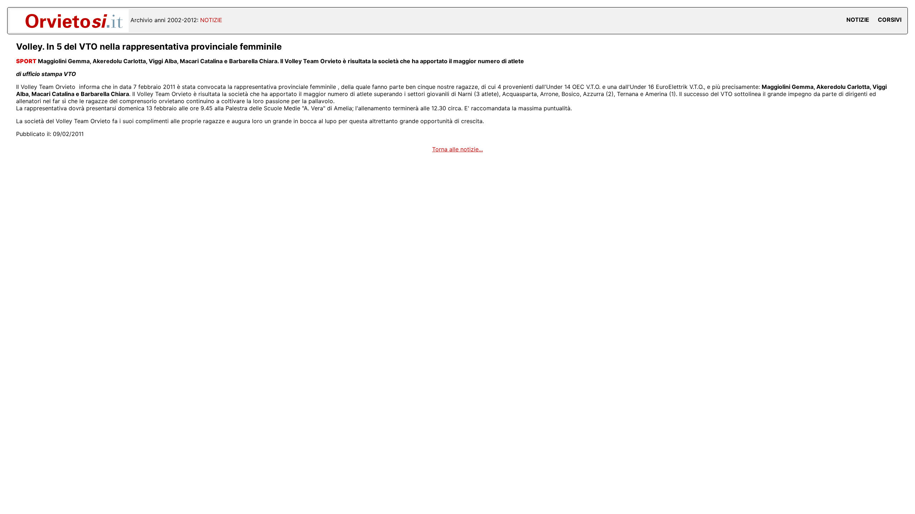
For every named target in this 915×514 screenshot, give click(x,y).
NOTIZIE (857, 19)
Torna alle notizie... (457, 149)
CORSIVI (889, 19)
